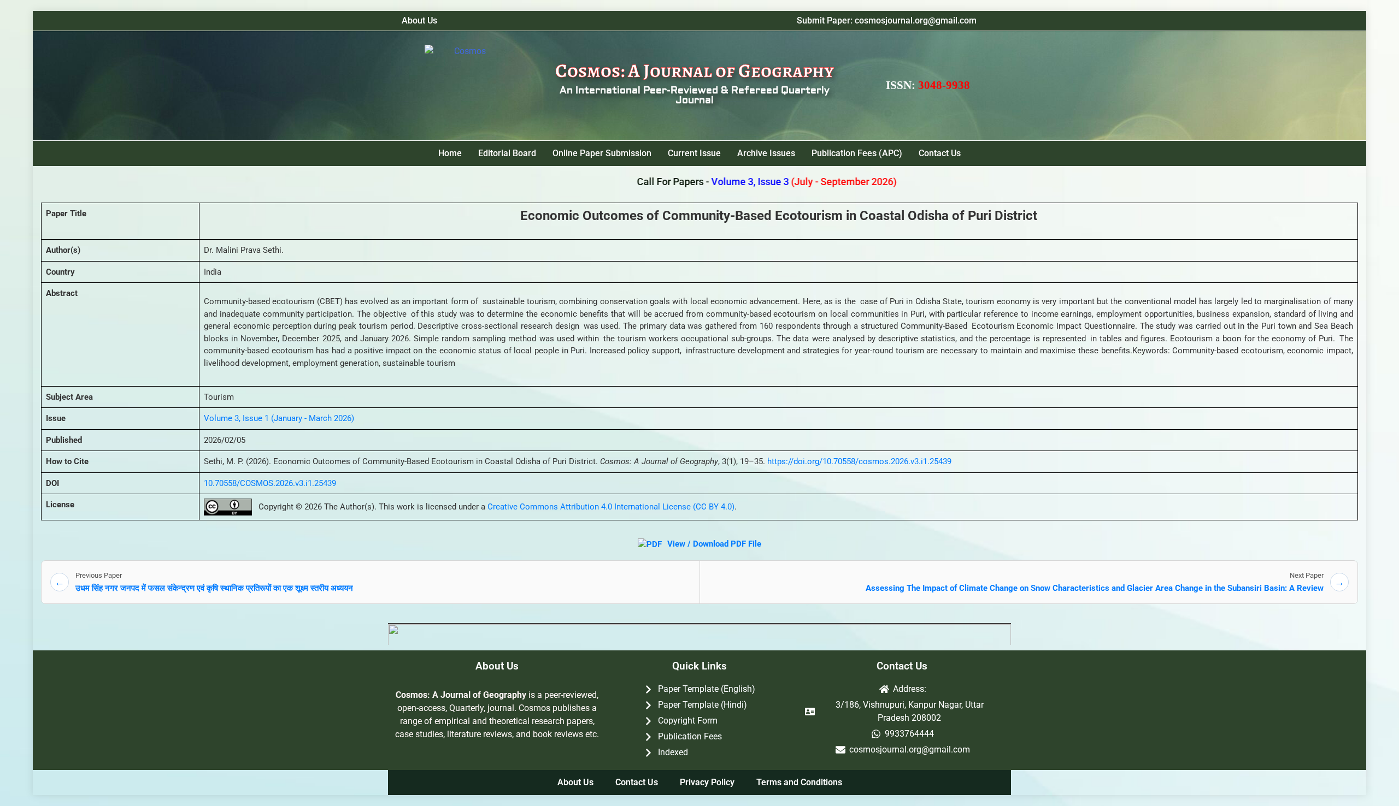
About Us (419, 20)
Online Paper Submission (601, 153)
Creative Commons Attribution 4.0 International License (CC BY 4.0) (610, 507)
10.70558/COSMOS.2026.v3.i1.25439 (270, 483)
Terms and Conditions (799, 782)
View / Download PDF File (713, 544)
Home (450, 153)
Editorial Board (507, 153)
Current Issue (694, 153)
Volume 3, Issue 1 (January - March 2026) (279, 418)
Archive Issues (766, 153)
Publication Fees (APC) (857, 153)
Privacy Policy (707, 782)
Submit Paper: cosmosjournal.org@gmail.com (887, 20)
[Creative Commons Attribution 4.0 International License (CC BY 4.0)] (228, 507)
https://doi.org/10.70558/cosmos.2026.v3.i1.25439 (859, 461)
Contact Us (940, 153)
